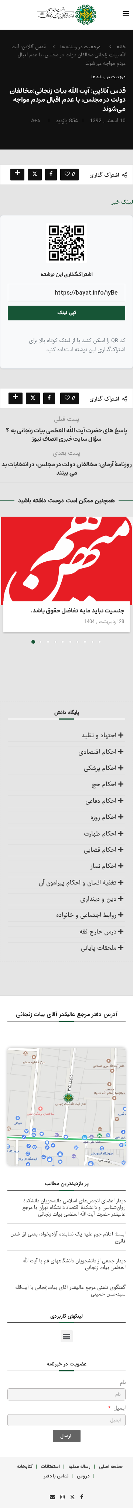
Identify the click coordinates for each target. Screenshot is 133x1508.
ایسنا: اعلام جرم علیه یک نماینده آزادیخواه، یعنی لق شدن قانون (68, 1237)
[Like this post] (67, 174)
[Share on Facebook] (51, 174)
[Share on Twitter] (35, 174)
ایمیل (119, 1408)
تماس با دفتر (56, 1476)
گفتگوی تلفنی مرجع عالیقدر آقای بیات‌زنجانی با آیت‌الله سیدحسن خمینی (71, 1291)
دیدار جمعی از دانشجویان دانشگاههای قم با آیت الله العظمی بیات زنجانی (74, 1264)
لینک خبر (122, 202)
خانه (121, 47)
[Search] (20, 14)
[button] (6, 579)
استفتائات (50, 1466)
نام (123, 1382)
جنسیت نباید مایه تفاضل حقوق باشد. (77, 611)
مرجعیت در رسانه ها (80, 47)
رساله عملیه (79, 1466)
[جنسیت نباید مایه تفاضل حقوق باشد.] (66, 561)
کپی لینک (66, 313)
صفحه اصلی (111, 1466)
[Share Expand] (17, 174)
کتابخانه (25, 1466)
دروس (83, 1476)
